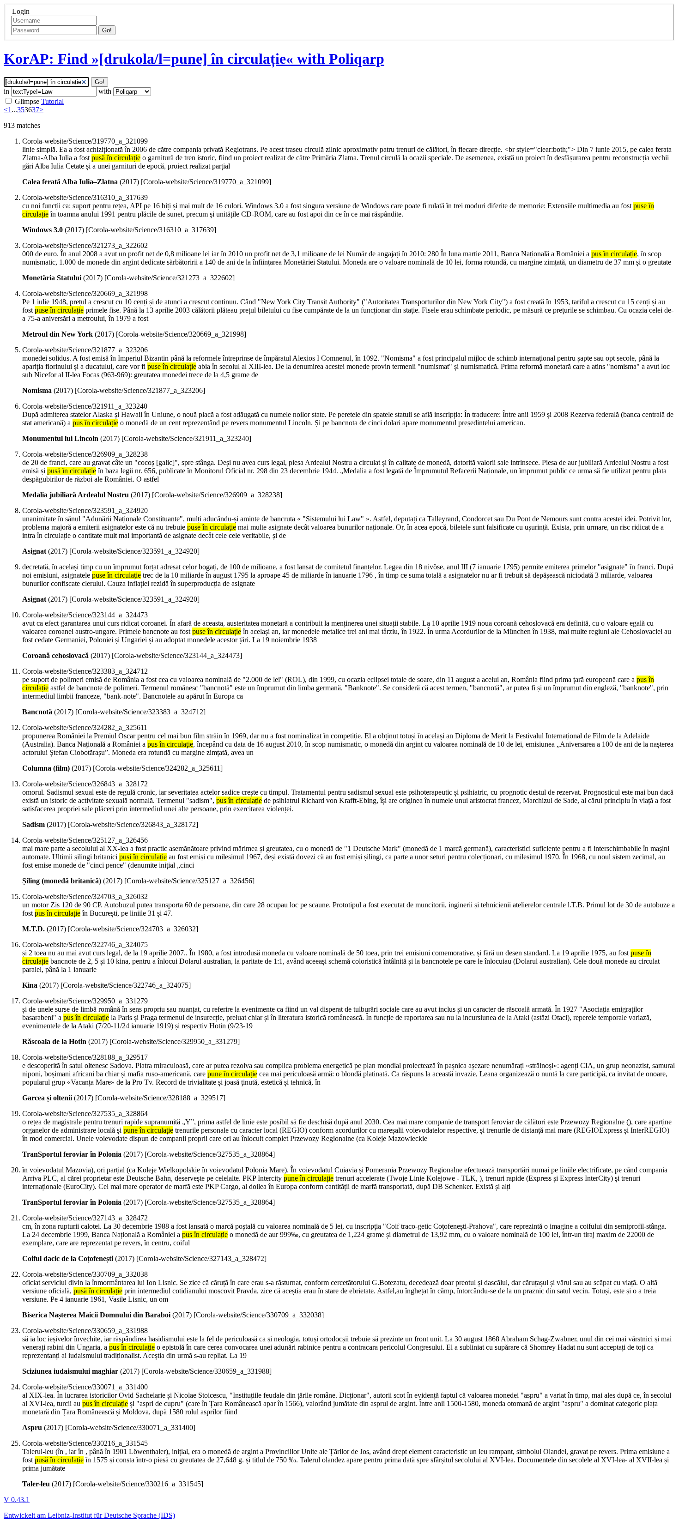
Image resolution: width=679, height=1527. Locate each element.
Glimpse (27, 101)
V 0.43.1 (17, 1499)
